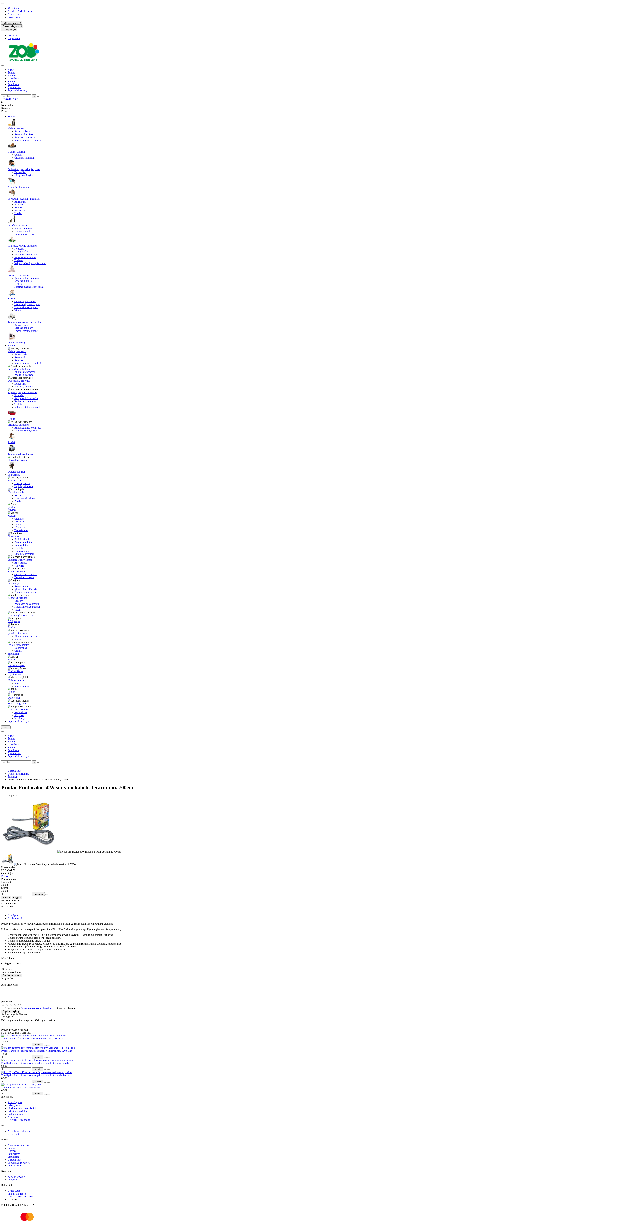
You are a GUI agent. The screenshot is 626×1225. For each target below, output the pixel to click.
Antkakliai (19, 207)
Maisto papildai (22, 686)
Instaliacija (19, 718)
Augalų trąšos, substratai (20, 615)
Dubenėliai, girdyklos (19, 380)
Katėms (12, 75)
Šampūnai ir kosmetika (26, 398)
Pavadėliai (19, 210)
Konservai (19, 357)
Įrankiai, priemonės (24, 228)
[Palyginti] (48, 1045)
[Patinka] (45, 1045)
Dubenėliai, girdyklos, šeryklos (24, 169)
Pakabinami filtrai (23, 542)
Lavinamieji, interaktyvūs (27, 304)
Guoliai (18, 154)
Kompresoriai (21, 586)
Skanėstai (19, 360)
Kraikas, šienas (15, 671)
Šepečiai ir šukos (23, 281)
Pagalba (5, 1125)
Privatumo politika (17, 1111)
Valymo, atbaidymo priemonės (30, 263)
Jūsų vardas (7, 978)
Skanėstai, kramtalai (24, 137)
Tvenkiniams (21, 530)
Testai (17, 609)
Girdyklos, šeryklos (24, 175)
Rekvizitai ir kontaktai (19, 1120)
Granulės (19, 518)
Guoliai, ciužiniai (16, 151)
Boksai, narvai (21, 325)
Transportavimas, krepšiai (21, 454)
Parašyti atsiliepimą (12, 975)
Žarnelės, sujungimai (25, 592)
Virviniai (18, 310)
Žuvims (12, 81)
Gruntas (18, 650)
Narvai (17, 495)
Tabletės (18, 524)
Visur (10, 69)
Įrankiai (18, 639)
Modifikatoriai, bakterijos (27, 606)
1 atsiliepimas (9, 795)
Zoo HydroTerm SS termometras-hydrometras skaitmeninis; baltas (35, 1075)
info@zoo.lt (14, 1179)
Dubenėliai (20, 172)
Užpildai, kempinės (24, 553)
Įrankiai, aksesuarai (18, 633)
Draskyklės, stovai (17, 460)
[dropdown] (2, 3)
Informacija (7, 1096)
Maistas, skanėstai (17, 128)
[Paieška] (38, 96)
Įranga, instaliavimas (18, 709)
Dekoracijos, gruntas (18, 644)
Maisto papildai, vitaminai (27, 140)
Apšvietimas (20, 562)
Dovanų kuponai (16, 1165)
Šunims (11, 72)
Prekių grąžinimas (17, 1114)
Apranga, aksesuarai (18, 187)
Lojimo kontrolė (22, 231)
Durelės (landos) (16, 342)
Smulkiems (13, 84)
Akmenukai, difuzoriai (25, 589)
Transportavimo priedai (26, 330)
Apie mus (13, 1117)
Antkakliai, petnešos (24, 372)
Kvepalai (19, 248)
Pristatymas (14, 17)
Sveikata (12, 627)
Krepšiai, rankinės (23, 327)
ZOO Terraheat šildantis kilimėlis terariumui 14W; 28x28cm (32, 1038)
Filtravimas (13, 536)
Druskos (18, 600)
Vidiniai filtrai (21, 545)
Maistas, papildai (16, 480)
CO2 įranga (14, 621)
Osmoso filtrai (21, 551)
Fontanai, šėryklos (23, 386)
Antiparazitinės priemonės (27, 278)
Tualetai (18, 404)
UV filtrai (19, 548)
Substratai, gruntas (17, 703)
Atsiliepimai (15, 918)
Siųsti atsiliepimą (11, 1011)
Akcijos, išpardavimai (19, 1145)
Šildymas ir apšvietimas (20, 559)
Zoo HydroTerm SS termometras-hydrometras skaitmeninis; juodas (35, 1063)
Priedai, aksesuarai (23, 374)
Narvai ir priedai (16, 492)
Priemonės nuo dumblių (26, 603)
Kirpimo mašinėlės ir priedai (28, 286)
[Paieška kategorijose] (2, 65)
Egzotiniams (14, 87)
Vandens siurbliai (16, 571)
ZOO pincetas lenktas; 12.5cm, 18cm (20, 1087)
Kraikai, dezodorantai (25, 401)
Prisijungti (13, 35)
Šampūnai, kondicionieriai (27, 254)
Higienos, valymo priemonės (22, 245)
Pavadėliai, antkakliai (19, 369)
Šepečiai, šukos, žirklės (26, 430)
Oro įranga (13, 583)
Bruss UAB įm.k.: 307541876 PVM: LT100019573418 (21, 1193)
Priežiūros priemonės (18, 275)
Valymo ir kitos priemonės (27, 407)
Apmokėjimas (15, 14)
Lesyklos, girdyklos (24, 498)
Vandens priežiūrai (17, 598)
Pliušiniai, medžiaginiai (26, 307)
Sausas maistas (22, 131)
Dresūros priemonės (18, 225)
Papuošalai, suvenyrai (19, 90)
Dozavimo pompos (24, 577)
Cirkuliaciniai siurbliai (25, 574)
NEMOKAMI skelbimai (20, 11)
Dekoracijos (20, 647)
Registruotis (14, 38)
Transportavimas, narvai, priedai (24, 322)
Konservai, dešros (23, 134)
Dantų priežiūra (22, 251)
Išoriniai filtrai (21, 539)
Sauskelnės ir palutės (25, 257)
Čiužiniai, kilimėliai (24, 157)
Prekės (4, 1139)
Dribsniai (19, 521)
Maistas (12, 515)
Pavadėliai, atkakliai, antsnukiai (24, 198)
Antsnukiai (20, 201)
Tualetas (18, 260)
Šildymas (19, 565)
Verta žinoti (14, 8)
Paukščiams (14, 78)
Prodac (4, 876)
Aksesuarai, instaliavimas (27, 636)
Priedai (18, 213)
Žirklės (18, 283)
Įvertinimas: (7, 1001)
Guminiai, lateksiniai (25, 301)
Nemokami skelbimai (19, 1131)
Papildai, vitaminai (23, 486)
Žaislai (11, 298)
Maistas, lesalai (22, 483)
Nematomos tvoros (24, 234)
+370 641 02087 (9, 99)
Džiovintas (19, 527)
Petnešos (18, 204)
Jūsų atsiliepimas (9, 984)
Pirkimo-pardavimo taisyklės (22, 1108)
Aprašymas (13, 915)
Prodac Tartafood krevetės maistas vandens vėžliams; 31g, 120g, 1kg (36, 1050)
